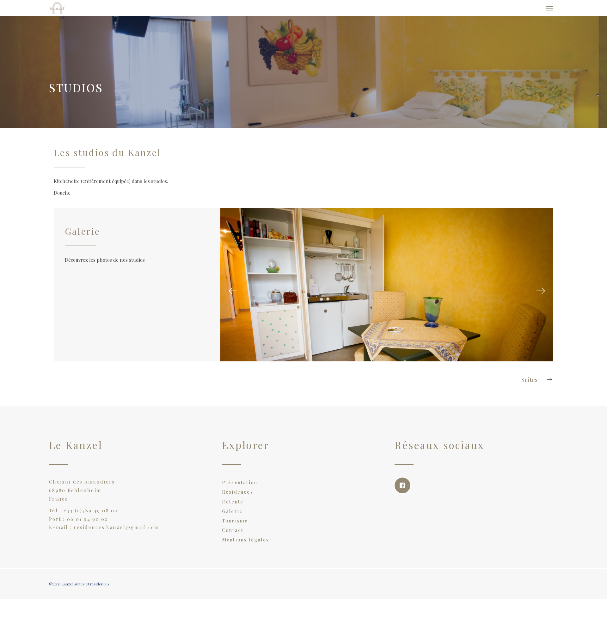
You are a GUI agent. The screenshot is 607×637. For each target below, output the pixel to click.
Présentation (240, 485)
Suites (529, 383)
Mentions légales (245, 543)
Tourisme (235, 524)
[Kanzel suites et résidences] (87, 9)
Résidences (237, 495)
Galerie (232, 514)
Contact (233, 533)
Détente (233, 505)
